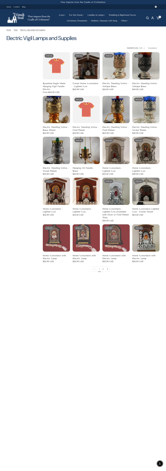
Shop (16, 30)
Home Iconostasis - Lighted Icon (112, 169)
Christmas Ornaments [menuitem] (77, 21)
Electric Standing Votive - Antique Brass (115, 84)
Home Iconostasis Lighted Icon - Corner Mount (145, 210)
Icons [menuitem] (61, 15)
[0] (157, 18)
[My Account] (152, 18)
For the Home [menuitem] (75, 15)
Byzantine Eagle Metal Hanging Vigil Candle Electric (54, 86)
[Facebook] (156, 6)
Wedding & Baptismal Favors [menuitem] (122, 15)
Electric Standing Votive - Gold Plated (86, 128)
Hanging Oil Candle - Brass (83, 169)
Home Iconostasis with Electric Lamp (54, 257)
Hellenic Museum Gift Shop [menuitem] (104, 21)
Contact (17, 7)
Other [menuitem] (124, 21)
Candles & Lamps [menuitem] (96, 15)
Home (8, 30)
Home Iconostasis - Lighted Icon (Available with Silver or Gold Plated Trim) (115, 213)
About (8, 7)
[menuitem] (9, 7)
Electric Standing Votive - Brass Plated (56, 128)
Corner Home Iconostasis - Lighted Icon (85, 84)
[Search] (147, 18)
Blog (23, 7)
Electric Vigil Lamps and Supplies (32, 30)
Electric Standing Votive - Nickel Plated (145, 128)
